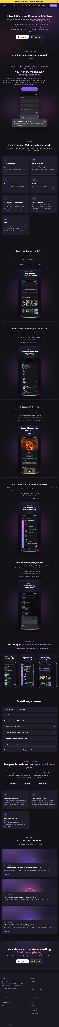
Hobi (4, 5)
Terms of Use (34, 1010)
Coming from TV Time (36, 989)
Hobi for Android (6, 1002)
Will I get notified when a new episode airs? (29, 744)
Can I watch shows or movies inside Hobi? (29, 732)
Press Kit (4, 1005)
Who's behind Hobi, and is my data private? (29, 738)
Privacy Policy (34, 1013)
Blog (34, 5)
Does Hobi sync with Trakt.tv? (29, 726)
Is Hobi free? (29, 715)
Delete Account (34, 1016)
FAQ (30, 5)
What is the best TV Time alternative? (29, 709)
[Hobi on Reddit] (3, 992)
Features (16, 5)
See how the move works (29, 89)
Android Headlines (29, 58)
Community (44, 5)
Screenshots (23, 5)
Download (53, 5)
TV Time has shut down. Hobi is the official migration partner (36, 1)
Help (38, 5)
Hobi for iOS (5, 1000)
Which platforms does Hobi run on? (29, 720)
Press (32, 1005)
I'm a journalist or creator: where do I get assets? (29, 750)
